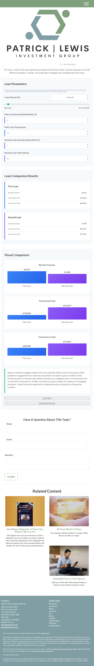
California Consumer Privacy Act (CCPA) (65, 649)
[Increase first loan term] (87, 131)
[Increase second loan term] (87, 157)
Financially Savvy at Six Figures (69, 578)
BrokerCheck (45, 633)
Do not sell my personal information (42, 651)
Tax (50, 613)
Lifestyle (52, 618)
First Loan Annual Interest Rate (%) (20, 114)
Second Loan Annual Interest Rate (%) (22, 140)
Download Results (47, 403)
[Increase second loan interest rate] (87, 144)
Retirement (53, 603)
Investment (53, 606)
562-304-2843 (69, 64)
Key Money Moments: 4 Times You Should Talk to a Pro (25, 530)
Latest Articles (54, 621)
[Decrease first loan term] (87, 134)
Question (9, 455)
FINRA (55, 659)
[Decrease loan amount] (87, 98)
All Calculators (54, 625)
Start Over (47, 398)
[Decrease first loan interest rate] (87, 121)
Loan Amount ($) (12, 97)
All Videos (52, 623)
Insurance (53, 611)
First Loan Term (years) (15, 127)
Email (9, 439)
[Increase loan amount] (87, 96)
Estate (51, 608)
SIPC (61, 659)
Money (51, 616)
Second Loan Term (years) (16, 152)
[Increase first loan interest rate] (87, 118)
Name (9, 424)
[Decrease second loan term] (87, 160)
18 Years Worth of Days (69, 529)
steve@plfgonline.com (9, 627)
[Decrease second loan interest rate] (87, 147)
